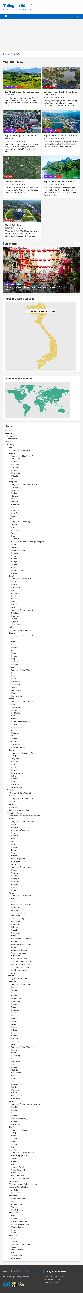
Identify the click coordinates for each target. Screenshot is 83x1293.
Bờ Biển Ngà (16, 1056)
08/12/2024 (9, 184)
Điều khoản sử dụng (52, 1280)
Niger (13, 1059)
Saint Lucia (15, 933)
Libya (13, 1147)
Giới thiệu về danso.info (54, 1277)
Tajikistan (14, 619)
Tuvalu (13, 1247)
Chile (13, 839)
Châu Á (9, 447)
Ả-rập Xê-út (15, 530)
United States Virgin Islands (21, 944)
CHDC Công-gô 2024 (19, 1156)
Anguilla (14, 973)
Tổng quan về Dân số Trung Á (22, 610)
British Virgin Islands (19, 970)
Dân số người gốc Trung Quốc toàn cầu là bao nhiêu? (33, 287)
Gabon (13, 1173)
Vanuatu (14, 1207)
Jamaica (14, 910)
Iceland (14, 782)
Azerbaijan (15, 539)
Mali (13, 1064)
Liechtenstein (16, 696)
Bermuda (12, 804)
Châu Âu (10, 627)
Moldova (14, 664)
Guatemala (15, 873)
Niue (13, 1238)
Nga (12, 639)
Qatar (13, 567)
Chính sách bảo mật (52, 1283)
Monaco (14, 693)
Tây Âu (11, 667)
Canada (12, 802)
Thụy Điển (15, 759)
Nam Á (11, 576)
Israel (13, 545)
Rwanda (14, 1016)
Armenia (14, 565)
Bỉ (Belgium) (16, 682)
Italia (13, 704)
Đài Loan (14, 470)
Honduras (15, 876)
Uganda (14, 996)
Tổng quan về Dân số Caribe (21, 896)
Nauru (13, 1233)
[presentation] (75, 243)
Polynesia (13, 1236)
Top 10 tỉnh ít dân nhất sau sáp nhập (22, 92)
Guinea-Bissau (16, 1096)
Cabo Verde (15, 1099)
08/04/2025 (9, 290)
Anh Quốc (14, 756)
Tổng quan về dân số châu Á (19, 450)
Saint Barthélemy (17, 919)
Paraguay (14, 847)
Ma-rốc (14, 1141)
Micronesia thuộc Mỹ (19, 1221)
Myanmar (14, 499)
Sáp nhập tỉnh (50, 87)
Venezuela (15, 836)
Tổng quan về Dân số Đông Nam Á (24, 485)
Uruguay (14, 850)
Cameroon (15, 1161)
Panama (14, 887)
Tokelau (14, 1241)
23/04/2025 (9, 95)
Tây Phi (12, 1044)
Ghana (13, 1053)
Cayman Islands (17, 956)
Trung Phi (12, 1150)
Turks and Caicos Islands (20, 967)
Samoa (14, 1253)
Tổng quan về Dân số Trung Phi (22, 1153)
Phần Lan (14, 764)
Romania (14, 647)
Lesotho (14, 1116)
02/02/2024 (9, 228)
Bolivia (13, 844)
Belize (13, 890)
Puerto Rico (15, 907)
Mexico (14, 870)
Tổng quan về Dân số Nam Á (21, 579)
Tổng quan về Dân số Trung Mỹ (22, 867)
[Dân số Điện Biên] (22, 211)
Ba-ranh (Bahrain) (17, 570)
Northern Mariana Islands (20, 1224)
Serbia (13, 716)
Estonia (14, 779)
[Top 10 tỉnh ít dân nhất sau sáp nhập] (22, 77)
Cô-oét (14, 559)
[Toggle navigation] (6, 16)
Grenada (14, 941)
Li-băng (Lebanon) (18, 550)
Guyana (14, 853)
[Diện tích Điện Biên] (22, 167)
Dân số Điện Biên (13, 225)
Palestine (15, 553)
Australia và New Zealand (18, 1187)
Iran (12, 590)
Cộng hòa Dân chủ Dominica (21, 904)
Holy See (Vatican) (18, 747)
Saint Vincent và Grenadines (21, 939)
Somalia (14, 1021)
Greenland (13, 807)
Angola (14, 1159)
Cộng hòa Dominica (18, 953)
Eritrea (13, 1024)
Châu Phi (10, 976)
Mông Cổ (14, 476)
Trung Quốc (15, 459)
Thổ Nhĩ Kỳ (15, 525)
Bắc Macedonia (17, 727)
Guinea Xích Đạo (17, 1176)
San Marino (15, 744)
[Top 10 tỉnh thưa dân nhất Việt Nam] (61, 121)
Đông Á (12, 453)
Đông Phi (12, 981)
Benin (13, 1079)
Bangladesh (15, 587)
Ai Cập (13, 1133)
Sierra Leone (16, 1084)
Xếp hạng (27, 284)
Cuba (13, 899)
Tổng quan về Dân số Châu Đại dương (23, 1184)
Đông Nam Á (14, 482)
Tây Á (11, 519)
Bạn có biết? (10, 87)
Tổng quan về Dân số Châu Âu (20, 630)
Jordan (14, 547)
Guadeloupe (15, 921)
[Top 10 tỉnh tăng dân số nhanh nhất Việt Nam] (22, 121)
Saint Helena (16, 1073)
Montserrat (15, 916)
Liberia (14, 1087)
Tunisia (14, 1144)
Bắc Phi (12, 1127)
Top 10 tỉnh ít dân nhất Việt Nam (59, 181)
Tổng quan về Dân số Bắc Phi (22, 1130)
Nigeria (14, 1050)
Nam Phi (12, 1101)
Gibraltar (14, 742)
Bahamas (14, 927)
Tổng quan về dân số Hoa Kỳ (22, 799)
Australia (14, 1190)
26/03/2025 (48, 97)
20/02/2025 (48, 138)
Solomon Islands (17, 1204)
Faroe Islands (16, 787)
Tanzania (14, 990)
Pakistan (14, 584)
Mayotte (14, 1039)
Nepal (13, 596)
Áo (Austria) (15, 684)
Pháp (13, 676)
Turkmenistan (16, 625)
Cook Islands (16, 1259)
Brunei (13, 516)
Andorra (14, 739)
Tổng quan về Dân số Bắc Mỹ (20, 793)
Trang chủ (8, 430)
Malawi (14, 1004)
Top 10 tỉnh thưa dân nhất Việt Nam (60, 135)
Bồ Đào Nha (15, 713)
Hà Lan (14, 679)
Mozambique (16, 999)
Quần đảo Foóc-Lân (18, 861)
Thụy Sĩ (14, 687)
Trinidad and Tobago (18, 913)
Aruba (13, 947)
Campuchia (15, 505)
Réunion (14, 1033)
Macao (13, 479)
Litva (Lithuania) (17, 773)
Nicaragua (15, 879)
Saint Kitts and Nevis (19, 959)
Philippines (15, 493)
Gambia (14, 1093)
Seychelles (15, 1041)
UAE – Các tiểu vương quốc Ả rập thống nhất (27, 542)
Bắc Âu (11, 750)
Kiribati (14, 1218)
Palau (13, 1230)
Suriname (14, 856)
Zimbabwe (15, 1010)
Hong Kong (15, 473)
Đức (12, 673)
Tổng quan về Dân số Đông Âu (22, 636)
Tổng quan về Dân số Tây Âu (21, 670)
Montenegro (16, 733)
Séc (12, 650)
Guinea (13, 1076)
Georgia (14, 562)
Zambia (14, 1007)
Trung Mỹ (12, 864)
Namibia (14, 1110)
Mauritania (15, 1090)
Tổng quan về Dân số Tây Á (21, 522)
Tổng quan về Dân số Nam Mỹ (22, 822)
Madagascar (16, 1001)
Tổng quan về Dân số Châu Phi (20, 979)
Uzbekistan (15, 613)
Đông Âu (12, 633)
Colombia (14, 827)
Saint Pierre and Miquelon (19, 810)
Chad (13, 1164)
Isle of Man (15, 784)
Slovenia (14, 730)
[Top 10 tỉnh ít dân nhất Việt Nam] (61, 167)
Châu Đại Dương (13, 1181)
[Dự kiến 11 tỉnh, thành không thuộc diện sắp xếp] (61, 77)
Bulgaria (14, 659)
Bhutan (13, 602)
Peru (13, 833)
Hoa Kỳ (12, 796)
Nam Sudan (15, 1013)
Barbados (15, 930)
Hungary (14, 653)
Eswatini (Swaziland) (19, 1118)
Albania (14, 724)
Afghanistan (15, 593)
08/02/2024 (48, 184)
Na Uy (13, 767)
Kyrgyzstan (15, 622)
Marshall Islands (17, 1227)
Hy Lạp (14, 710)
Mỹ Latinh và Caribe (14, 813)
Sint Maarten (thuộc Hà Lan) (21, 961)
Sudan (13, 1136)
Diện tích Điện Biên (14, 181)
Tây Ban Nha (16, 707)
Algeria (14, 1139)
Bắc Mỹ (10, 790)
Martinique (15, 924)
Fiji (12, 1201)
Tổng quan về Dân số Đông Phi (22, 984)
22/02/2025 (9, 141)
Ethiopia (14, 987)
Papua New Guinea (18, 1198)
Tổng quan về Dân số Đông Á (22, 456)
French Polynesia (17, 1250)
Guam (13, 1216)
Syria (13, 536)
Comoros (14, 1036)
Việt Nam (19, 87)
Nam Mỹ (12, 819)
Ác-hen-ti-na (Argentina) (20, 830)
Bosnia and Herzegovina (20, 722)
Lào (12, 507)
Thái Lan (14, 496)
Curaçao (14, 936)
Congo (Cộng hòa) (18, 1170)
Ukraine (14, 642)
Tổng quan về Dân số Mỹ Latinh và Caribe (24, 816)
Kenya (13, 993)
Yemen (13, 533)
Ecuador (14, 842)
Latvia (13, 776)
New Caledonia (17, 1210)
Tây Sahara (15, 1070)
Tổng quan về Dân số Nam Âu (22, 702)
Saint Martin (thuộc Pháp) (20, 964)
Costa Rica (15, 884)
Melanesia (13, 1196)
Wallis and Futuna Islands (21, 1244)
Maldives (14, 604)
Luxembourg (16, 690)
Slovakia (14, 662)
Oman (13, 556)
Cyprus (14, 573)
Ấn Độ (13, 582)
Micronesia (13, 1213)
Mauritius (14, 1027)
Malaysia (14, 502)
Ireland (14, 770)
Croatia (14, 719)
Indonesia (15, 490)
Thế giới (19, 284)
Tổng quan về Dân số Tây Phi (22, 1047)
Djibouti (14, 1030)
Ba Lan (13, 645)
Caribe (11, 893)
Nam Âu (12, 699)
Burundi (14, 1019)
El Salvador (15, 882)
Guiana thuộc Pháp (18, 859)
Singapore (15, 510)
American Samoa (17, 1256)
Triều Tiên (15, 467)
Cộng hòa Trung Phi (18, 1167)
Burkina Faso (16, 1061)
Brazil (13, 824)
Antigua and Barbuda (19, 950)
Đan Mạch (15, 762)
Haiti (13, 902)
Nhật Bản (14, 462)
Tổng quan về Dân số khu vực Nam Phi (25, 1104)
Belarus (14, 656)
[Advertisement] (41, 35)
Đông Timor (15, 513)
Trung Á (12, 607)
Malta (13, 736)
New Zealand (16, 1193)
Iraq (12, 527)
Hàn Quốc (15, 465)
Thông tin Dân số (18, 5)
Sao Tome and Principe (20, 1179)
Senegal (14, 1067)
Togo (13, 1081)
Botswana (15, 1113)
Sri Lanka (14, 599)
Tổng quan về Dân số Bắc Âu (22, 753)
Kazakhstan (15, 616)
